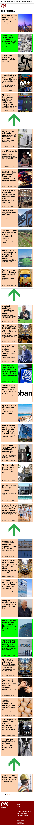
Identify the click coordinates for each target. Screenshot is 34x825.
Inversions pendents (27, 1)
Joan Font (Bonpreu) (16, 1)
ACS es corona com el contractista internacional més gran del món (9, 18)
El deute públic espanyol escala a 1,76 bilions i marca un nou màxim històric (9, 449)
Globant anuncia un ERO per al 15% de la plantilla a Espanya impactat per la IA (9, 389)
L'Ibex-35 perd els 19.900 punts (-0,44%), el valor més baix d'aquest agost (9, 194)
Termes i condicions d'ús (24, 811)
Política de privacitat (23, 813)
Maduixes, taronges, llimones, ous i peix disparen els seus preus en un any (9, 705)
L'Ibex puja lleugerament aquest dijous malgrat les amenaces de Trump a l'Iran (7, 100)
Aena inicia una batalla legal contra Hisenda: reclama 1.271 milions (8, 310)
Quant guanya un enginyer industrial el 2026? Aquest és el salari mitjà (9, 778)
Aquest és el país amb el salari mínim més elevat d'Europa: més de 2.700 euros (9, 135)
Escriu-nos (20, 809)
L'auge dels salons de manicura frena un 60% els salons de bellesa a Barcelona (9, 684)
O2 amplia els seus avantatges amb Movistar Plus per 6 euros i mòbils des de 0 (9, 79)
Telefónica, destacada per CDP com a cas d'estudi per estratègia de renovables (9, 584)
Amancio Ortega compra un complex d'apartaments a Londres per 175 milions (8, 351)
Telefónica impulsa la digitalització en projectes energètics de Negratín (9, 234)
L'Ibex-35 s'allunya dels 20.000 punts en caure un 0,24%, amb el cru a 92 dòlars (9, 330)
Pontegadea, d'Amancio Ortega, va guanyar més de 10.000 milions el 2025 (9, 604)
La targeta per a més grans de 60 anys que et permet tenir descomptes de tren (8, 744)
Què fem (19, 804)
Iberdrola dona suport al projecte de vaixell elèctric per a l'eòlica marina (9, 254)
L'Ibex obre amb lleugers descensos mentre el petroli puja (9, 273)
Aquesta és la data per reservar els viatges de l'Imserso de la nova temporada (9, 409)
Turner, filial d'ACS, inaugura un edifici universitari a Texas (9, 213)
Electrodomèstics (5, 1)
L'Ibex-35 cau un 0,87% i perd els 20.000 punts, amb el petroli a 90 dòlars (9, 564)
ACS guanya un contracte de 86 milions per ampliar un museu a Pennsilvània (9, 545)
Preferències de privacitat (24, 817)
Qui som (19, 803)
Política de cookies (22, 815)
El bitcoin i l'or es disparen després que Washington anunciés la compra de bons (9, 175)
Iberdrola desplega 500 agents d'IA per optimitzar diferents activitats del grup (9, 624)
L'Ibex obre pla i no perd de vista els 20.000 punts (9, 467)
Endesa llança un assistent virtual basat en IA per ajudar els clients (8, 643)
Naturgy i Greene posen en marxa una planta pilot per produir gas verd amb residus (9, 429)
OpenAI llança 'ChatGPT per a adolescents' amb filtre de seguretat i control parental (9, 369)
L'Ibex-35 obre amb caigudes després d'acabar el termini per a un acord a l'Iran (9, 664)
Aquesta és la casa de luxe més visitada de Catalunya (9, 488)
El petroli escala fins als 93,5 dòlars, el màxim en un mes (8, 58)
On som (19, 806)
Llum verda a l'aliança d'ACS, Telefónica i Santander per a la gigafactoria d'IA (9, 39)
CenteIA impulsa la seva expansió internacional (9, 153)
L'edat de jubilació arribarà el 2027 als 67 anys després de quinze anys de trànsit (9, 723)
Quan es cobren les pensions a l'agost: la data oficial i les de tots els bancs (9, 508)
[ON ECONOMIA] (3, 6)
